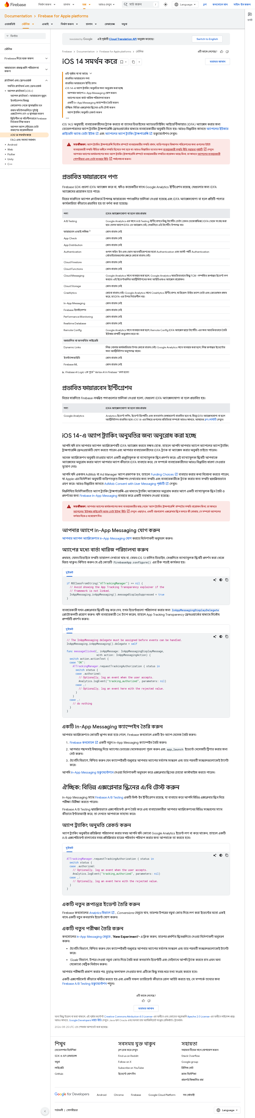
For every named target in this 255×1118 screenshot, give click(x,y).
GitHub (59, 1073)
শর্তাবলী (59, 1110)
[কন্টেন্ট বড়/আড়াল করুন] (90, 73)
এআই (45, 24)
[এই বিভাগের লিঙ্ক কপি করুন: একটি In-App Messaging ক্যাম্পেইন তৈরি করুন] (166, 727)
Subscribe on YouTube (131, 1067)
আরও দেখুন (105, 4)
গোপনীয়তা (72, 1110)
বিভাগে (100, 913)
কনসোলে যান (220, 4)
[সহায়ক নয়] (227, 51)
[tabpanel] (146, 591)
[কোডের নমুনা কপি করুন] (227, 580)
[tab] (69, 572)
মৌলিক (26, 24)
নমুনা (124, 24)
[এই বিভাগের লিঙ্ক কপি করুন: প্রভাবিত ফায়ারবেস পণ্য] (121, 177)
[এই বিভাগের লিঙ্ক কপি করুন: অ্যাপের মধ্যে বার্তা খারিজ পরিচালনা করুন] (152, 550)
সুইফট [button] (69, 572)
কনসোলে (82, 743)
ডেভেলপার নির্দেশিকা (65, 1050)
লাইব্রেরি (59, 1067)
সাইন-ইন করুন (242, 4)
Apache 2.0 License (198, 1016)
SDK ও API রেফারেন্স (66, 1056)
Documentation (18, 16)
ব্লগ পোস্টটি (211, 419)
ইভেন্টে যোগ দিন (127, 1073)
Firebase (67, 51)
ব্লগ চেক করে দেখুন (128, 1050)
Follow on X (124, 1062)
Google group (189, 1062)
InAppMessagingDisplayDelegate (195, 610)
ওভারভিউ (9, 24)
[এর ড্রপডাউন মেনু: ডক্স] (90, 4)
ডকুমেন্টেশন (84, 984)
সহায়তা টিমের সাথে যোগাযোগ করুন (199, 1050)
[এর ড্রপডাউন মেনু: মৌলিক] (34, 24)
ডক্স (84, 4)
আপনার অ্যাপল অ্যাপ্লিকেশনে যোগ (97, 538)
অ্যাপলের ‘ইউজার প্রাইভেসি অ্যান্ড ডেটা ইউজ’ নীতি (99, 511)
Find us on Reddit (128, 1056)
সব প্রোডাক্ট (189, 1095)
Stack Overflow (190, 1056)
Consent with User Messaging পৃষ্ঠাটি (134, 484)
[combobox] (140, 4)
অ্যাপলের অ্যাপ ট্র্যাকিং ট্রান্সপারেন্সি (126, 134)
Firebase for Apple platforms (63, 16)
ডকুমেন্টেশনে (92, 772)
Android (101, 1095)
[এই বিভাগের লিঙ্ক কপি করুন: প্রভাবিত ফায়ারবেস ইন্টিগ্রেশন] (135, 388)
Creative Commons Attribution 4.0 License (128, 1016)
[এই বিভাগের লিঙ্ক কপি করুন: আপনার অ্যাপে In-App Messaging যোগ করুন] (163, 531)
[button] (22, 58)
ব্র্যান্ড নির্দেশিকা (188, 1073)
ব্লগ (205, 4)
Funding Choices (162, 474)
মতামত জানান (217, 61)
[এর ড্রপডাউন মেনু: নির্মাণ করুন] (55, 4)
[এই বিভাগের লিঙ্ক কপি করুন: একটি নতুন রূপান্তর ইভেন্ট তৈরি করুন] (143, 905)
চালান (66, 4)
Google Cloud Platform (161, 1095)
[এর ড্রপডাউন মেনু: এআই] (53, 24)
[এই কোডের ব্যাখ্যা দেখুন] (215, 580)
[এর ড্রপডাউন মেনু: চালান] (74, 4)
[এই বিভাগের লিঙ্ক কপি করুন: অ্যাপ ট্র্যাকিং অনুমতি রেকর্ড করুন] (135, 826)
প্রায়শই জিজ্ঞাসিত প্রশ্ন (192, 1079)
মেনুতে (94, 937)
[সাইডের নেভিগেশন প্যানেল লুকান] (45, 1111)
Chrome (119, 1095)
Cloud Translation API (123, 39)
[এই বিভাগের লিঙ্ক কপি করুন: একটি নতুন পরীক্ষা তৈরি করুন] (127, 929)
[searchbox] (25, 36)
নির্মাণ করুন (44, 4)
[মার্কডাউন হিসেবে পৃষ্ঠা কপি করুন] (133, 62)
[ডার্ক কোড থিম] (221, 580)
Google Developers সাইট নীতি (85, 1020)
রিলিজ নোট (187, 1067)
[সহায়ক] (221, 51)
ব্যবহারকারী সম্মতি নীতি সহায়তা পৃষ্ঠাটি (183, 149)
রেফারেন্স (110, 24)
